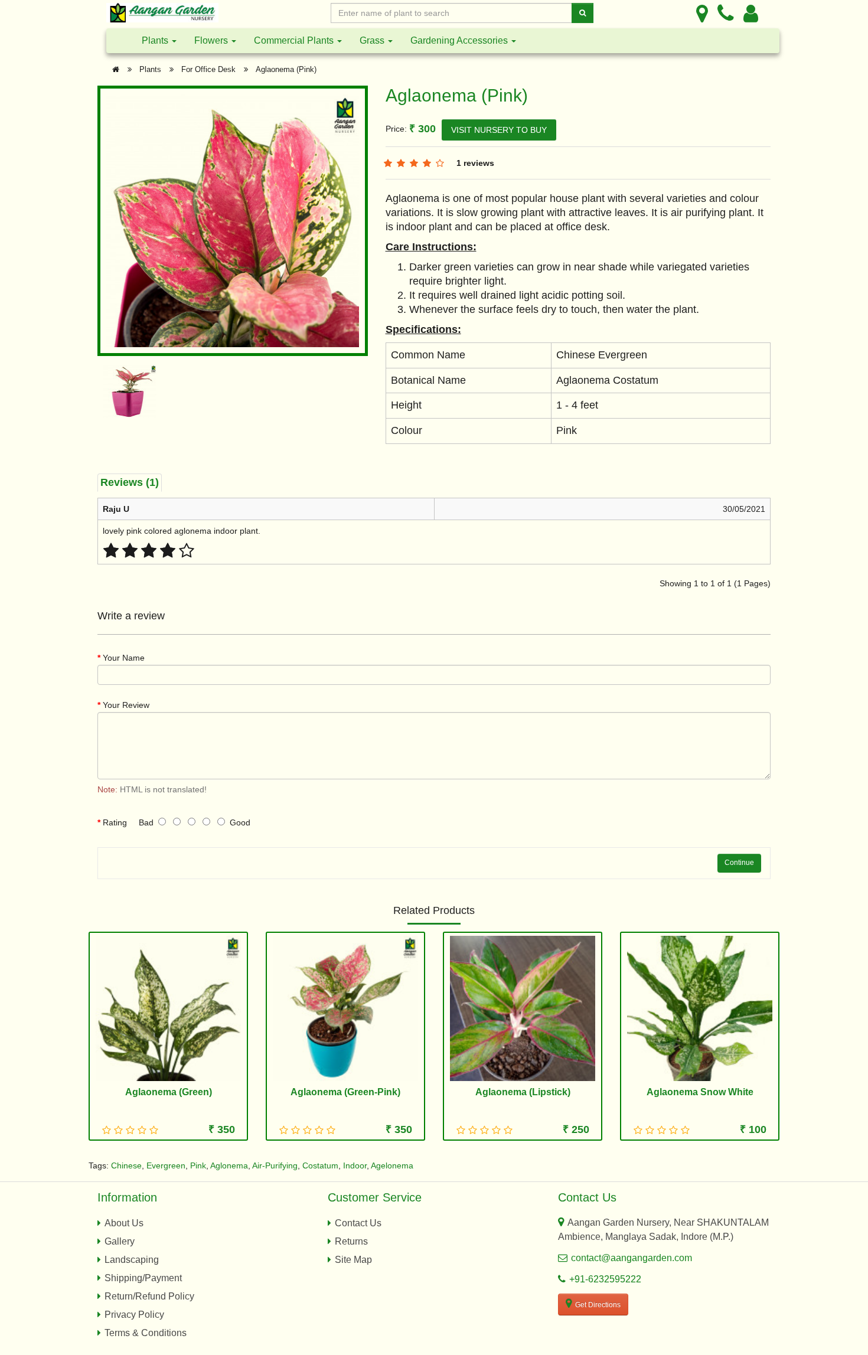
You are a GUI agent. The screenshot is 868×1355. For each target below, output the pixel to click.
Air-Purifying (275, 1165)
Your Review (126, 705)
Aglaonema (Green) (168, 1092)
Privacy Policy (134, 1315)
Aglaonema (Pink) (286, 69)
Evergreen (165, 1165)
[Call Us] (725, 13)
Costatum (320, 1165)
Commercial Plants (295, 40)
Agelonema (392, 1165)
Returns (351, 1241)
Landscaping (132, 1260)
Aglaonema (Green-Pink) (345, 1092)
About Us (124, 1223)
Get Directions (598, 1305)
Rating (115, 822)
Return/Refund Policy (149, 1296)
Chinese (126, 1165)
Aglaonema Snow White (700, 1092)
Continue (739, 862)
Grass (373, 40)
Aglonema (229, 1165)
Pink (198, 1165)
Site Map (353, 1260)
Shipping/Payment (143, 1278)
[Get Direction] (702, 13)
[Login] (750, 13)
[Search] (582, 13)
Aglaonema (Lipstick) (522, 1092)
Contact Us (358, 1223)
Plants (156, 40)
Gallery (120, 1241)
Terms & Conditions (146, 1333)
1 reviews (475, 163)
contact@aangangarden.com (631, 1258)
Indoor (355, 1165)
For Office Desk (208, 69)
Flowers (212, 40)
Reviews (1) (129, 482)
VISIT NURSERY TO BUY (499, 130)
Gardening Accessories (460, 40)
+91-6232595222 (605, 1279)
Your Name (124, 657)
